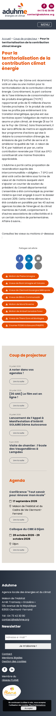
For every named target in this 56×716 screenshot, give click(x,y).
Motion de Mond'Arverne (21, 304)
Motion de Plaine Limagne (22, 276)
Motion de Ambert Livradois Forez (25, 311)
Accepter (29, 708)
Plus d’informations (37, 705)
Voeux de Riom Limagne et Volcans (27, 283)
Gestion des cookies (14, 661)
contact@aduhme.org (40, 14)
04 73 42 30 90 (45, 10)
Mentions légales (12, 657)
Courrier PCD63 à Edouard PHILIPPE (26, 325)
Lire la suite (18, 381)
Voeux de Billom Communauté (24, 297)
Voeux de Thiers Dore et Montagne (26, 318)
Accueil (6, 38)
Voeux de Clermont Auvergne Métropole (29, 290)
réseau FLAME (10, 680)
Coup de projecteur (25, 38)
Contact (7, 654)
